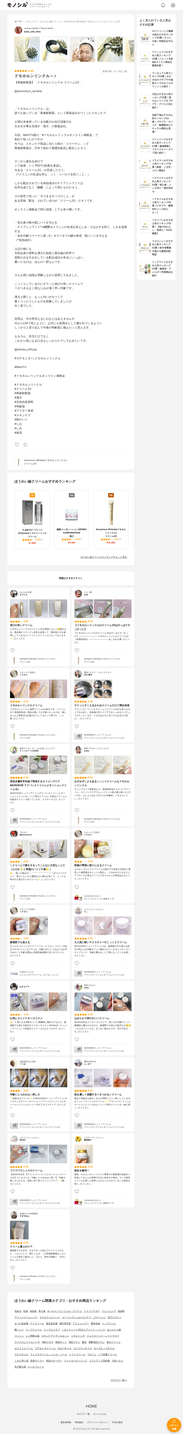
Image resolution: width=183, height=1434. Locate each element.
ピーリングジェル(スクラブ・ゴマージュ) (84, 1317)
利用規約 (79, 1422)
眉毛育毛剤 (65, 1323)
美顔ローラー (37, 1360)
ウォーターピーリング (75, 1360)
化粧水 (17, 1311)
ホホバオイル (64, 1348)
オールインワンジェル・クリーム (64, 1311)
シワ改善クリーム (107, 1354)
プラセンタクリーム (45, 1348)
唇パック (19, 1329)
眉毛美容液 (52, 1323)
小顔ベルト (117, 1360)
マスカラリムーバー (49, 1317)
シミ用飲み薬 (32, 1336)
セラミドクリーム (23, 1348)
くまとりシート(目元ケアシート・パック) (83, 1329)
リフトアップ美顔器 (99, 1360)
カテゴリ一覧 (83, 1414)
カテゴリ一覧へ (119, 1380)
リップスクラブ (52, 1329)
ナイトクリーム (77, 1354)
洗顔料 (121, 1311)
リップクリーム (34, 1329)
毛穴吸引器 (20, 1366)
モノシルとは (99, 1414)
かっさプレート (36, 1366)
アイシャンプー (81, 1323)
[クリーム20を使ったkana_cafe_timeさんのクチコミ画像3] (82, 49)
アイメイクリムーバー (26, 1317)
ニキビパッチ (78, 1336)
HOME (91, 1406)
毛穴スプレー (115, 1317)
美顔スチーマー (54, 1360)
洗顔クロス (47, 1342)
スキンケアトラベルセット (55, 1336)
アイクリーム (37, 1323)
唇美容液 (95, 1323)
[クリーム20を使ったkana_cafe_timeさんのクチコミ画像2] (54, 49)
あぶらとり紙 (114, 1329)
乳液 (25, 1311)
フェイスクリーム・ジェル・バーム (48, 1354)
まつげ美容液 (21, 1323)
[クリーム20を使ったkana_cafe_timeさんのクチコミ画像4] (110, 49)
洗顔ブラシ (74, 1342)
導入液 (41, 1311)
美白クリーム (113, 1342)
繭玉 (84, 1342)
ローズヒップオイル (104, 1348)
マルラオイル (21, 1354)
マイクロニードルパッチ (27, 1342)
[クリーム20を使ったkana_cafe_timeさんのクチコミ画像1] (26, 49)
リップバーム (109, 1323)
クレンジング (109, 1311)
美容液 (33, 1311)
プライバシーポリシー (97, 1422)
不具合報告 (117, 1422)
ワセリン (92, 1354)
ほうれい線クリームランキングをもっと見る (104, 557)
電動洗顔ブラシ (96, 1342)
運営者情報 (65, 1422)
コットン (19, 1336)
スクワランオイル (82, 1348)
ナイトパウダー (92, 1311)
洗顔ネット (61, 1342)
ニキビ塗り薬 (21, 1360)
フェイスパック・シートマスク (103, 1336)
